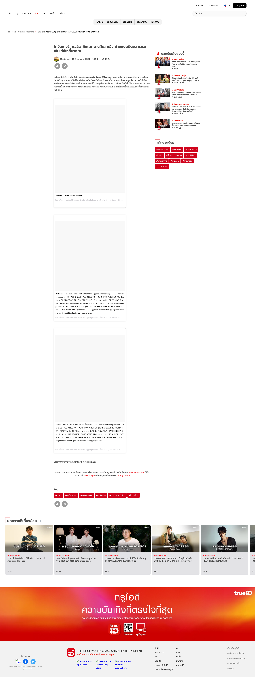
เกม (44, 13)
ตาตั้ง (52, 13)
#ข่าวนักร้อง (187, 160)
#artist (58, 495)
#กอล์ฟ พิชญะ (70, 495)
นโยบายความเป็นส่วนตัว (236, 658)
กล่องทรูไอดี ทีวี (215, 5)
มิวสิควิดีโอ (127, 22)
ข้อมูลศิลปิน (142, 22)
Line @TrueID (123, 475)
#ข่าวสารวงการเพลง (174, 155)
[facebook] (25, 661)
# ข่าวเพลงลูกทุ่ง (179, 75)
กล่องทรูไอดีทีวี (161, 665)
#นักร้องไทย (100, 495)
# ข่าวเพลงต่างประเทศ (181, 104)
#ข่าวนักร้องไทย (86, 495)
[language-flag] (225, 6)
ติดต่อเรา (230, 668)
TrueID (16, 5)
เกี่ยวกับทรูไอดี (233, 648)
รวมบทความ (112, 22)
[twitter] (33, 661)
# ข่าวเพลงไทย (178, 58)
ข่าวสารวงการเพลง (26, 31)
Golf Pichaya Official (76, 200)
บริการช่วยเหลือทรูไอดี (164, 669)
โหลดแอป (199, 5)
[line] (18, 661)
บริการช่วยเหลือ (233, 663)
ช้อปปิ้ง (158, 661)
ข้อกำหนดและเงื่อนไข (235, 653)
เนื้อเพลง (155, 22)
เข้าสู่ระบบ (240, 5)
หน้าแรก (99, 22)
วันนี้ (10, 13)
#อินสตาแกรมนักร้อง (117, 495)
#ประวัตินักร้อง (191, 149)
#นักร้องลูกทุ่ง (161, 160)
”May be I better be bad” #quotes (69, 195)
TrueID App (89, 475)
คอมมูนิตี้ (180, 665)
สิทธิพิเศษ (26, 13)
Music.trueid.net (136, 472)
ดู (17, 13)
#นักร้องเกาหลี (161, 166)
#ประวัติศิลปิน (191, 155)
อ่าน (37, 13)
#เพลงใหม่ (175, 160)
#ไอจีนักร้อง (133, 495)
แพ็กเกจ (179, 661)
